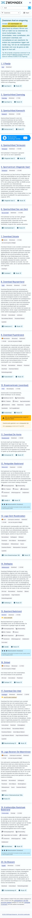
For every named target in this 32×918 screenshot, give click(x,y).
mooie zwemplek (8, 617)
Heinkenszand (5, 567)
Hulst (3, 285)
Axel (3, 67)
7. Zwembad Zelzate (10, 236)
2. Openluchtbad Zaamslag (13, 94)
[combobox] (14, 7)
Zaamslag (4, 98)
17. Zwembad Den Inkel (11, 691)
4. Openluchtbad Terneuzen (13, 145)
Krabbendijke (5, 813)
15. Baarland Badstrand (11, 611)
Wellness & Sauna (17, 54)
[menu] (30, 2)
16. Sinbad (5, 662)
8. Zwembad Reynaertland (12, 282)
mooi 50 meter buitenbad (10, 697)
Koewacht (4, 114)
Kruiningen (4, 694)
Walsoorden (5, 467)
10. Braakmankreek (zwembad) (14, 385)
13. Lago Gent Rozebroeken (13, 516)
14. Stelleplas (7, 564)
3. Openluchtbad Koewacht (13, 110)
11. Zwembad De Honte (11, 434)
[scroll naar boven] (29, 914)
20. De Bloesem (8, 862)
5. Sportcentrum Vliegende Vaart (15, 167)
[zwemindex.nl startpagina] (11, 3)
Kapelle (4, 865)
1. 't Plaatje (5, 63)
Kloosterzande (5, 438)
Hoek (3, 388)
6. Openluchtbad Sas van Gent (14, 209)
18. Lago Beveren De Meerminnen (16, 752)
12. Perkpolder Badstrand (12, 463)
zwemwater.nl (9, 426)
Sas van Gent (5, 212)
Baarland (4, 614)
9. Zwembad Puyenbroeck (12, 335)
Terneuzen (4, 148)
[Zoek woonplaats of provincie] (29, 7)
